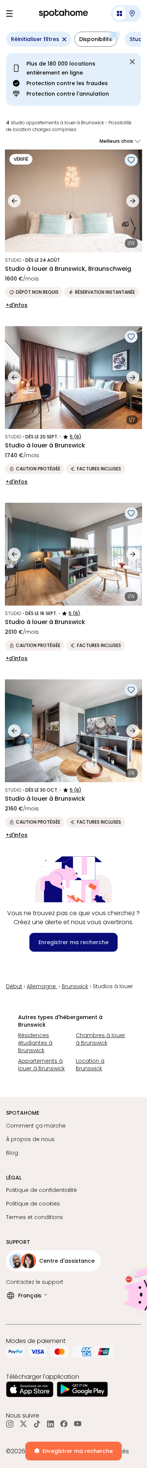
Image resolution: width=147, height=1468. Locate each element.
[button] (126, 13)
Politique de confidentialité (41, 1190)
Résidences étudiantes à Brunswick (35, 1043)
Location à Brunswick (90, 1064)
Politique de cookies (33, 1203)
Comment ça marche (36, 1125)
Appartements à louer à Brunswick (41, 1064)
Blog (12, 1153)
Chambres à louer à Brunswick (100, 1039)
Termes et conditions (34, 1217)
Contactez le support (34, 1282)
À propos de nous (30, 1139)
